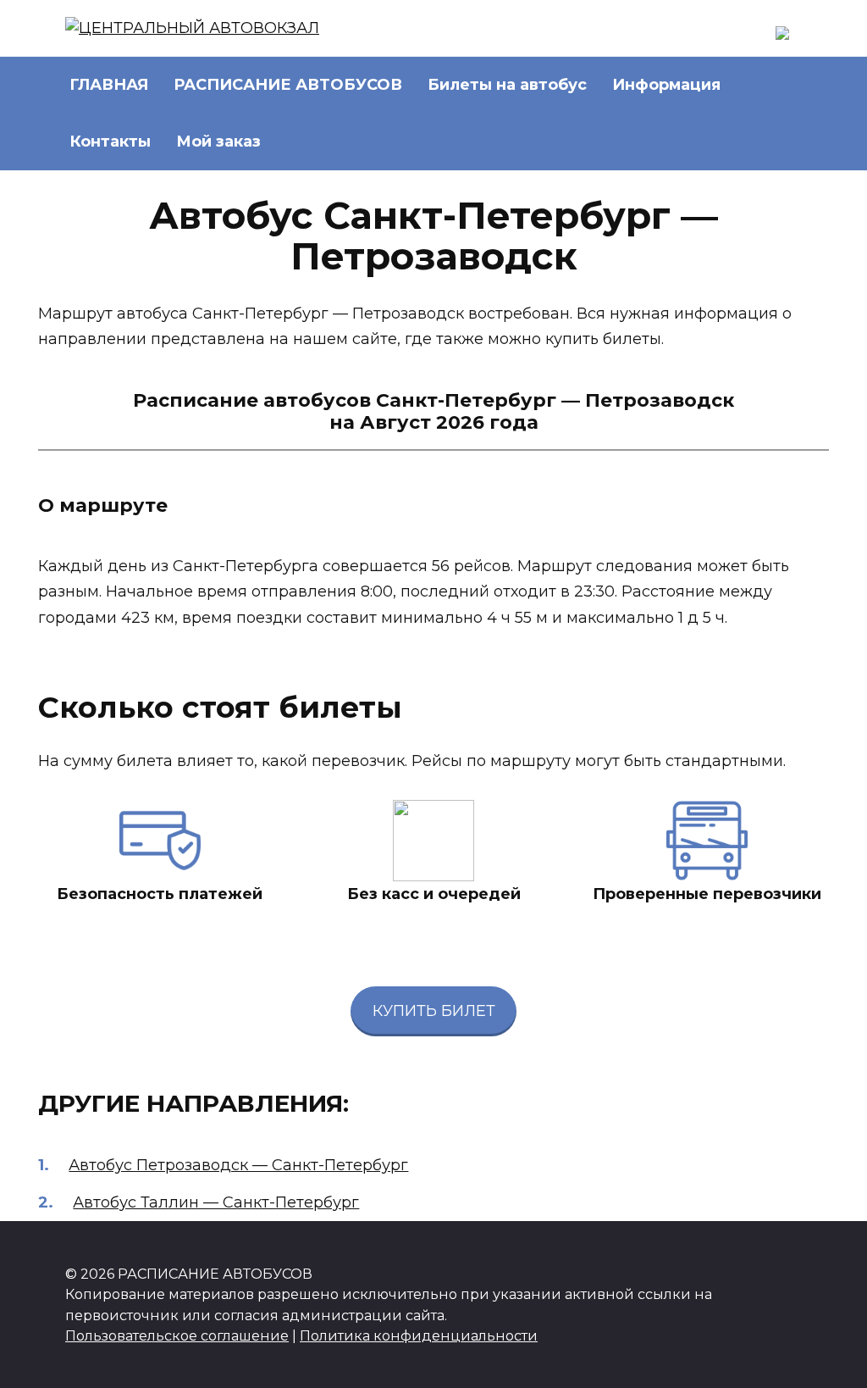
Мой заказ (218, 141)
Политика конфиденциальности (419, 1335)
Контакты (110, 141)
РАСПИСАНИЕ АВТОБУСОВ (288, 84)
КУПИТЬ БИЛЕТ (434, 1011)
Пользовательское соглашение (177, 1335)
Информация (666, 84)
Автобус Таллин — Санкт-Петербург (216, 1202)
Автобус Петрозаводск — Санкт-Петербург (238, 1165)
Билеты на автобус (507, 84)
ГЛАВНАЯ (108, 84)
